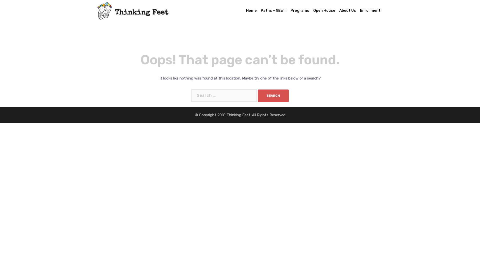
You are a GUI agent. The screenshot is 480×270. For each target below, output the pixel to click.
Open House (324, 10)
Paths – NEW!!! (273, 10)
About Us (347, 10)
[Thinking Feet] (133, 10)
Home (251, 10)
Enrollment (370, 10)
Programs (299, 10)
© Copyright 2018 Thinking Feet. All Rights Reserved (240, 115)
